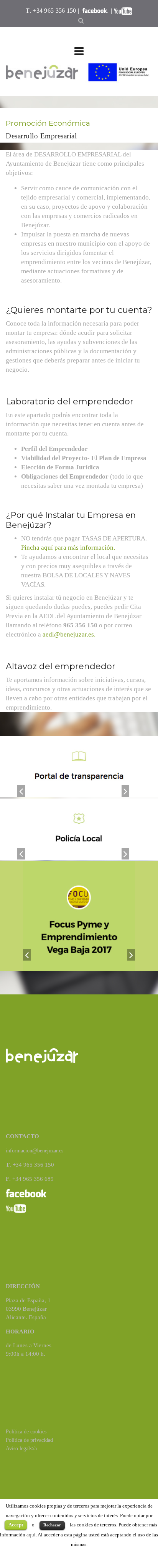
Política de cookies (26, 1432)
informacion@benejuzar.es (34, 1151)
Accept (15, 1525)
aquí (31, 1535)
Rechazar (52, 1525)
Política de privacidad (29, 1440)
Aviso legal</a (21, 1448)
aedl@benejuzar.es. (69, 634)
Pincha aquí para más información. (68, 547)
